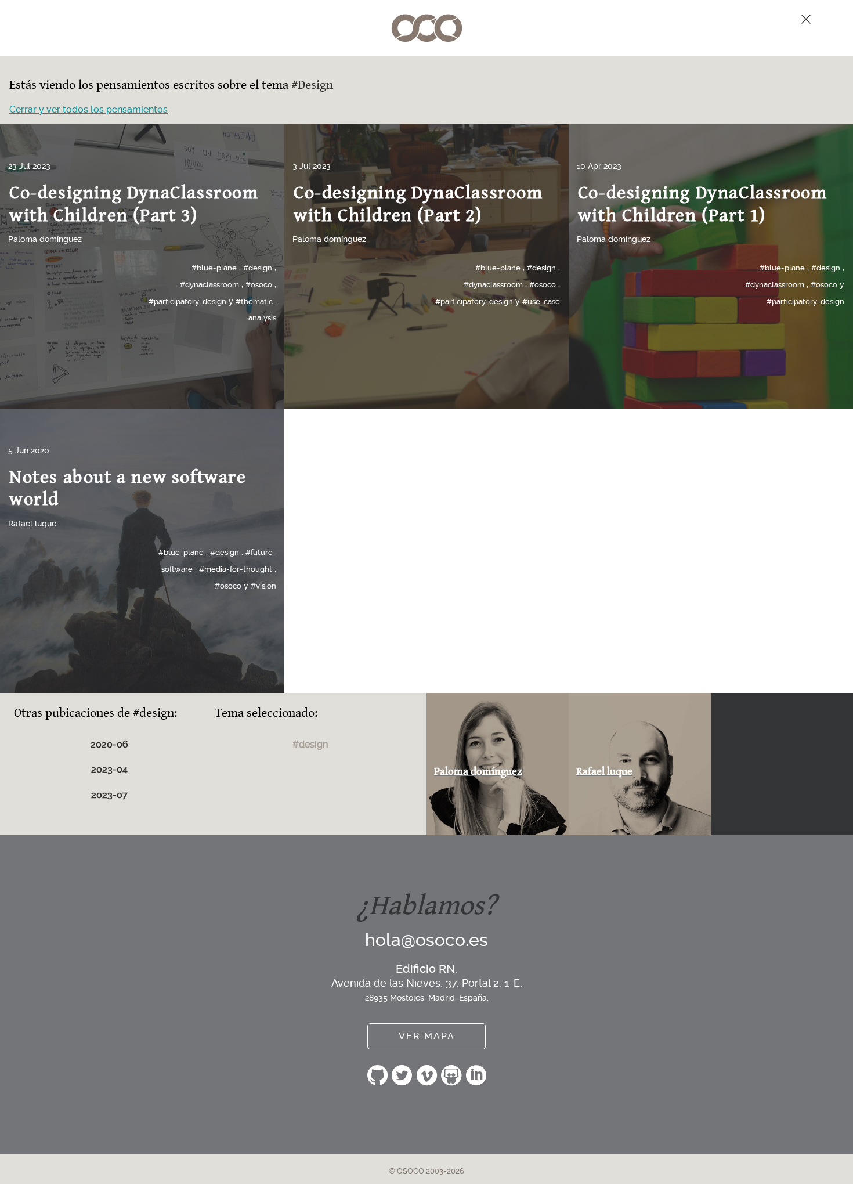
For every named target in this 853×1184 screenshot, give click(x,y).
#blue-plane (214, 267)
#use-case (541, 301)
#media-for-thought (235, 569)
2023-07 (109, 794)
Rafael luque (32, 524)
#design (257, 267)
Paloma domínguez (45, 239)
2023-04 (109, 769)
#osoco (258, 284)
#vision (263, 586)
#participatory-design (187, 301)
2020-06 (109, 744)
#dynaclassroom (209, 284)
